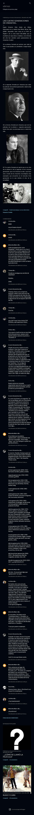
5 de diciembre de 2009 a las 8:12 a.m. (17, 375)
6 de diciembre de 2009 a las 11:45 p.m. (17, 681)
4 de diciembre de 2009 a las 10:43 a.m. (17, 240)
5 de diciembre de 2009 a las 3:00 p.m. (17, 576)
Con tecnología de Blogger (18, 809)
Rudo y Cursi (9, 795)
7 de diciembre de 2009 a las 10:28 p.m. (17, 703)
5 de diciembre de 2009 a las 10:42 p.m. (17, 629)
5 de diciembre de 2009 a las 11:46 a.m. (17, 462)
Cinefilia (10, 212)
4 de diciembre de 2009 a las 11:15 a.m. (17, 265)
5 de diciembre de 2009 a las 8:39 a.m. (17, 391)
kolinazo (10, 329)
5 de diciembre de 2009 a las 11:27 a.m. (17, 445)
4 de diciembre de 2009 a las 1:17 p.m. (17, 284)
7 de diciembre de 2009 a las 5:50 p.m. (17, 693)
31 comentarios (13, 759)
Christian (10, 221)
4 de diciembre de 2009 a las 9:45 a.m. (17, 230)
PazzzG (10, 686)
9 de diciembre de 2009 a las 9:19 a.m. (17, 714)
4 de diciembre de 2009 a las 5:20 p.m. (17, 324)
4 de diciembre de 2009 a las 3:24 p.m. (17, 313)
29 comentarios (13, 798)
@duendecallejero (12, 245)
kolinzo (10, 380)
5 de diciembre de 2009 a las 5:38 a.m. (17, 340)
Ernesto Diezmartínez (13, 289)
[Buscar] (30, 3)
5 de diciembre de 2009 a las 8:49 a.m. (17, 428)
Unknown (10, 234)
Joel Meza (10, 581)
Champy (10, 270)
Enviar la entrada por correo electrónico (19, 210)
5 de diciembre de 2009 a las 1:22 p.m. (17, 564)
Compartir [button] (5, 210)
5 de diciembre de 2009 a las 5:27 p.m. (17, 607)
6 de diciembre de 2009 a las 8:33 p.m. (17, 659)
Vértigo (6, 6)
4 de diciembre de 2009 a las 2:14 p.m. (17, 302)
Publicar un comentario (10, 718)
